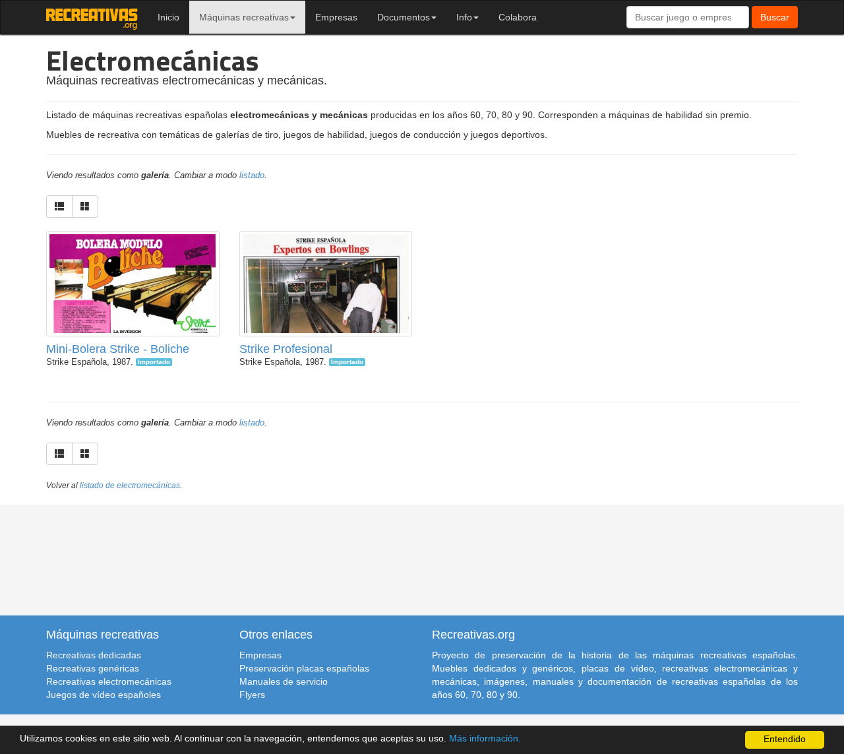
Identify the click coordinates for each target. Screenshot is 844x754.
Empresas (336, 17)
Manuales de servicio (283, 681)
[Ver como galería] (85, 206)
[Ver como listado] (59, 206)
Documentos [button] (403, 17)
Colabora (517, 17)
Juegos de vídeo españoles (103, 694)
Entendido (785, 739)
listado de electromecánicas (130, 485)
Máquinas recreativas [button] (244, 17)
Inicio (168, 17)
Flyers (252, 694)
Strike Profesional (285, 349)
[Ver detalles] (132, 291)
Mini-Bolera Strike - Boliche (117, 349)
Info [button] (464, 17)
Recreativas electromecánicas (108, 681)
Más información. (485, 738)
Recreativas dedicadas (93, 655)
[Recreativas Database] (92, 17)
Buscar (774, 17)
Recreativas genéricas (92, 668)
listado (251, 175)
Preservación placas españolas (304, 668)
